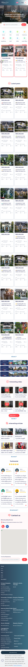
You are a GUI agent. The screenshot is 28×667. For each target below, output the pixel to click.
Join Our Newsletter (6, 556)
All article (13, 456)
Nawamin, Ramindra (18, 623)
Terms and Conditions (19, 635)
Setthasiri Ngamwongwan (7, 632)
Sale (2, 568)
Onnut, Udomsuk (5, 623)
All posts (13, 356)
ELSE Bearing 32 (4, 620)
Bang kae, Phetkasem (18, 597)
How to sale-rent (18, 643)
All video (13, 418)
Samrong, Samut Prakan (7, 608)
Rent (2, 570)
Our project (3, 579)
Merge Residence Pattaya (7, 594)
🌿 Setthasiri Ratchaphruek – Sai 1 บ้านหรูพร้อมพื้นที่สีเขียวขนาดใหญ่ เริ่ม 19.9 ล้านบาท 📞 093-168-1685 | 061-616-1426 (7, 61)
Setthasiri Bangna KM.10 (6, 618)
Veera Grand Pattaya (5, 588)
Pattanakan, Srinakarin (7, 597)
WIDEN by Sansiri (17, 612)
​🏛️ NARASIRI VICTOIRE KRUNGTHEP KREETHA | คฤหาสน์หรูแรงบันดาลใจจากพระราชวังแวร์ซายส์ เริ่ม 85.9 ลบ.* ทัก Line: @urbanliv (7, 304)
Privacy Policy (17, 638)
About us (16, 641)
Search (24, 24)
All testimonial (13, 510)
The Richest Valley (5, 587)
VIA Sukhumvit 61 (5, 625)
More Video (13, 415)
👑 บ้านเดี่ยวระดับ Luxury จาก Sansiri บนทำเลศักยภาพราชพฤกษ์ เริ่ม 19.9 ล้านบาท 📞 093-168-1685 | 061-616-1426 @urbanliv (20, 61)
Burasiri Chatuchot (17, 625)
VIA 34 (14, 587)
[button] (25, 14)
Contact (16, 646)
